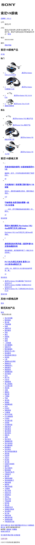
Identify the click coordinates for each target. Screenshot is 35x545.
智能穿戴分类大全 (20, 525)
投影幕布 (8, 429)
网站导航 (10, 535)
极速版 (9, 529)
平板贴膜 (8, 501)
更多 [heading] (2, 303)
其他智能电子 (9, 480)
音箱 (6, 339)
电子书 (7, 377)
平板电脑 (8, 324)
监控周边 (8, 449)
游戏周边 (8, 495)
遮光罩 (7, 476)
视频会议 (8, 363)
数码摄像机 (8, 349)
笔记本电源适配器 (11, 451)
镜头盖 (7, 505)
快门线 (7, 513)
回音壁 (7, 455)
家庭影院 (8, 369)
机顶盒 (7, 460)
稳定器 (7, 394)
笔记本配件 (8, 468)
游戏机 (7, 402)
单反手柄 (8, 499)
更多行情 (4, 294)
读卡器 (7, 462)
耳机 (6, 332)
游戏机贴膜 (8, 519)
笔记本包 (8, 439)
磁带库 (7, 466)
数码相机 (8, 320)
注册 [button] (2, 539)
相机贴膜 (8, 482)
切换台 (7, 497)
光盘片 (7, 458)
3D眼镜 (7, 488)
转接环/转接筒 (9, 464)
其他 (12, 525)
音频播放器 (8, 371)
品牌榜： (6, 18)
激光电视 (8, 431)
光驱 (6, 390)
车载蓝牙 (8, 474)
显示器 (7, 322)
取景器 (7, 503)
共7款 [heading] (3, 54)
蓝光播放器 (8, 445)
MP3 (6, 376)
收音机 (7, 357)
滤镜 (6, 437)
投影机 (7, 336)
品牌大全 (7, 525)
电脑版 (14, 529)
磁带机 (7, 484)
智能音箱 (8, 410)
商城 (9, 45)
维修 (6, 45)
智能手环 (8, 347)
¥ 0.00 (12, 89)
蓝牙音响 (8, 374)
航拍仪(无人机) (10, 351)
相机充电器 (8, 486)
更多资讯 (4, 277)
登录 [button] (5, 539)
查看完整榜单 (9, 106)
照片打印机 (8, 414)
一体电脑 (8, 343)
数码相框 (8, 470)
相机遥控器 (8, 517)
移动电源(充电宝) (11, 355)
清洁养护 (8, 511)
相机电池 (8, 427)
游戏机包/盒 (9, 507)
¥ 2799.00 (13, 75)
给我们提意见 (5, 531)
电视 (6, 326)
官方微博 (4, 535)
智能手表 (8, 328)
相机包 (7, 435)
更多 (9, 34)
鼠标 (6, 341)
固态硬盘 (8, 330)
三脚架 (7, 396)
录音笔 (7, 388)
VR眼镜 (7, 412)
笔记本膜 (8, 490)
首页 (2, 525)
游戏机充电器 (9, 509)
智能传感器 (8, 478)
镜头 (6, 334)
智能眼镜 (8, 382)
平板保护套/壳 (9, 472)
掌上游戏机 (8, 384)
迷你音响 (8, 433)
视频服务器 (8, 441)
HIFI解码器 (8, 425)
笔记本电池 (8, 443)
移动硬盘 (8, 353)
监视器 (7, 422)
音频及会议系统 (10, 361)
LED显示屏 (8, 386)
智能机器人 (8, 365)
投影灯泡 (8, 493)
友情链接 (17, 535)
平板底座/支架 (9, 521)
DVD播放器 (9, 416)
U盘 (6, 359)
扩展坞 (7, 418)
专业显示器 (8, 420)
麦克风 (7, 400)
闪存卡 (7, 379)
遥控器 (7, 453)
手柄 (6, 398)
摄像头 (7, 392)
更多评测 (4, 218)
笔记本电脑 (8, 318)
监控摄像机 (8, 345)
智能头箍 (8, 515)
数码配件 (8, 447)
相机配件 (8, 367)
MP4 (6, 406)
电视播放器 (8, 404)
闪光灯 (7, 408)
